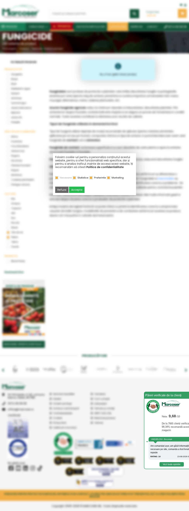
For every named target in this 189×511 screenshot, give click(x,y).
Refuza (61, 190)
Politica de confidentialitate (105, 167)
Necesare (66, 177)
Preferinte (100, 177)
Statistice (83, 177)
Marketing (118, 177)
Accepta (76, 190)
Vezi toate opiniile (172, 464)
